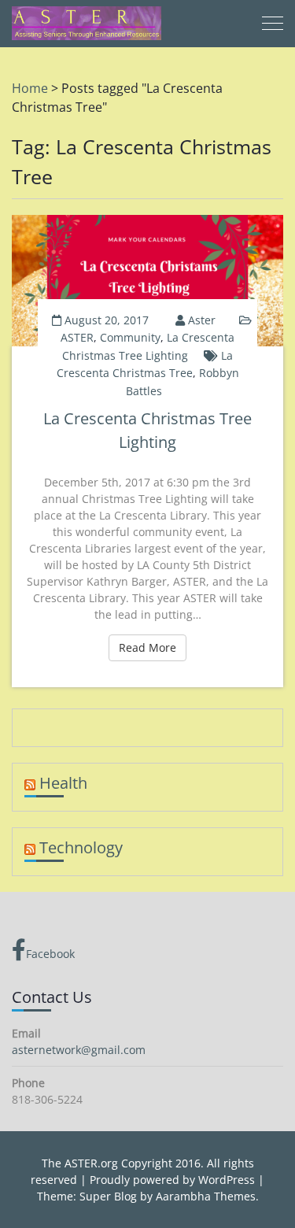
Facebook (50, 953)
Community (130, 337)
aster (202, 320)
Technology (81, 847)
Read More (152, 647)
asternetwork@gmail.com (79, 1049)
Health (63, 782)
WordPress (226, 1179)
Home (30, 88)
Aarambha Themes (206, 1196)
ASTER (77, 337)
